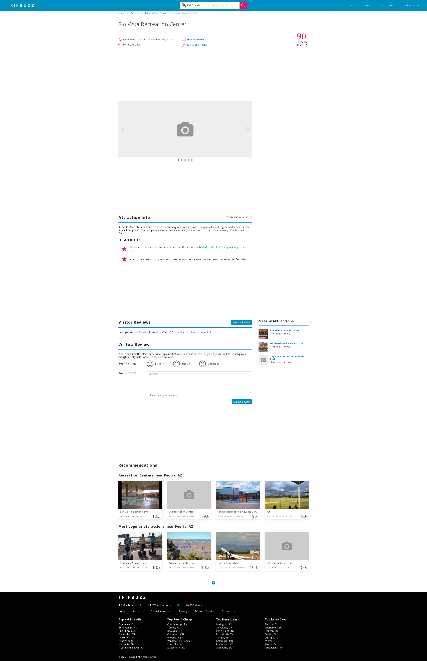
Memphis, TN (126, 644)
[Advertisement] (213, 74)
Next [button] (248, 129)
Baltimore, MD (224, 640)
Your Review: (127, 373)
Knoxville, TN (126, 637)
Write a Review (241, 322)
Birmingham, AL (127, 627)
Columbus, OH (126, 624)
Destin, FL (271, 634)
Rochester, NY (224, 644)
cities (350, 5)
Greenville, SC (224, 647)
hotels (367, 5)
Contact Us (228, 611)
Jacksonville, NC (176, 647)
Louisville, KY (174, 644)
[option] (185, 129)
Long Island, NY (225, 630)
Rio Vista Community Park (285, 330)
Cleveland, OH (224, 627)
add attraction (411, 5)
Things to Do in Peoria (155, 13)
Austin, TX (271, 644)
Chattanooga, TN (128, 640)
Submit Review (241, 401)
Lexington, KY (224, 624)
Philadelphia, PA (274, 647)
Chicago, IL (271, 637)
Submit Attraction (161, 611)
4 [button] (188, 160)
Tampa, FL (173, 627)
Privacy (183, 611)
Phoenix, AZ (174, 637)
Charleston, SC (273, 627)
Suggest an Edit (196, 45)
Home (121, 13)
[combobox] (195, 5)
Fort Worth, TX (224, 634)
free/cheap (222, 247)
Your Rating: (127, 363)
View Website (195, 39)
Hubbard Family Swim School (287, 343)
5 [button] (192, 160)
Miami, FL (270, 640)
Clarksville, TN (126, 634)
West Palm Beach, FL (130, 647)
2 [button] (182, 160)
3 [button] (185, 160)
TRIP (21, 5)
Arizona (134, 13)
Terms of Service (204, 611)
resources (387, 5)
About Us (138, 611)
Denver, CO (271, 630)
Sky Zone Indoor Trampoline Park (287, 358)
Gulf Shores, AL (127, 630)
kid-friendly (208, 247)
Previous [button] (122, 129)
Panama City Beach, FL (180, 640)
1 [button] (178, 160)
